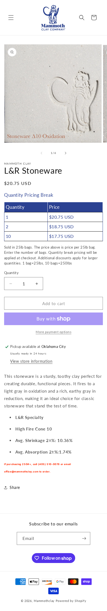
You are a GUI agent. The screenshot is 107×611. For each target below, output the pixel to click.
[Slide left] (41, 153)
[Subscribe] (84, 538)
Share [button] (15, 487)
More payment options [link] (53, 332)
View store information (31, 361)
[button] (11, 18)
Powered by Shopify (71, 600)
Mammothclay (44, 600)
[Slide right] (66, 153)
